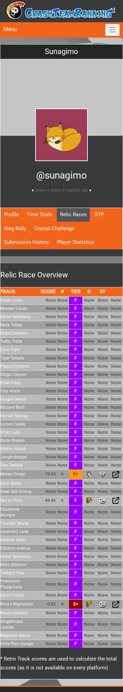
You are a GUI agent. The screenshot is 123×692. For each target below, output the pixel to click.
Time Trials (39, 214)
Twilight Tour (12, 573)
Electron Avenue (15, 548)
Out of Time (11, 500)
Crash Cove (11, 300)
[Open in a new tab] (115, 474)
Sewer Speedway (15, 316)
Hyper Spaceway (15, 556)
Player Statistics (75, 242)
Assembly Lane (14, 531)
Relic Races (73, 214)
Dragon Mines (13, 399)
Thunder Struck (14, 523)
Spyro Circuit (12, 595)
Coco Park (9, 349)
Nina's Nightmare (16, 604)
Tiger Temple (12, 358)
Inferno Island (13, 448)
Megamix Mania (15, 635)
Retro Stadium (13, 564)
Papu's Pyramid (15, 366)
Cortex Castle (12, 424)
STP (99, 214)
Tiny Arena (10, 391)
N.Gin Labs (10, 432)
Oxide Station (12, 440)
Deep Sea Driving (15, 491)
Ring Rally (15, 228)
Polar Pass (10, 382)
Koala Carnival (14, 613)
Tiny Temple (11, 465)
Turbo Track (11, 341)
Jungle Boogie (13, 457)
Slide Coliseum (14, 333)
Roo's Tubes (11, 325)
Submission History (26, 242)
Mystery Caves (13, 308)
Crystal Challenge (54, 228)
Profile (11, 214)
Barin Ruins (10, 483)
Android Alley (12, 539)
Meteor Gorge (12, 474)
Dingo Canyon (13, 374)
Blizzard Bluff (12, 407)
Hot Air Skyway (14, 416)
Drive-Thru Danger (16, 643)
